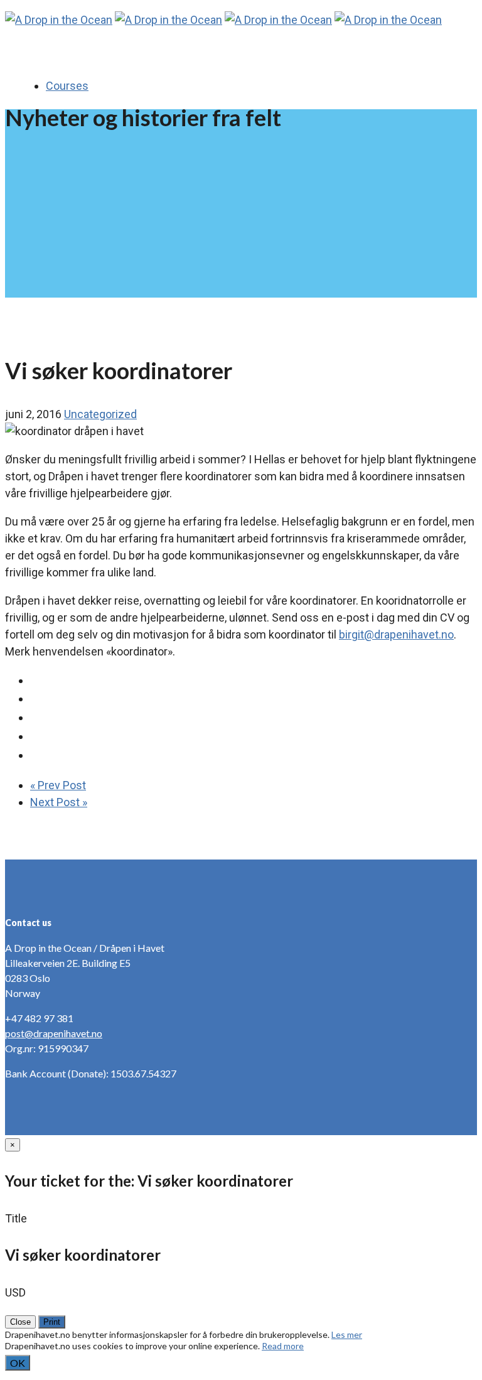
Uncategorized (100, 414)
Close (20, 1322)
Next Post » (58, 802)
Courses (67, 85)
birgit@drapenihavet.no (396, 634)
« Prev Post (58, 785)
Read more (283, 1345)
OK (17, 1363)
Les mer (346, 1334)
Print (51, 1322)
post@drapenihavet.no (53, 1033)
